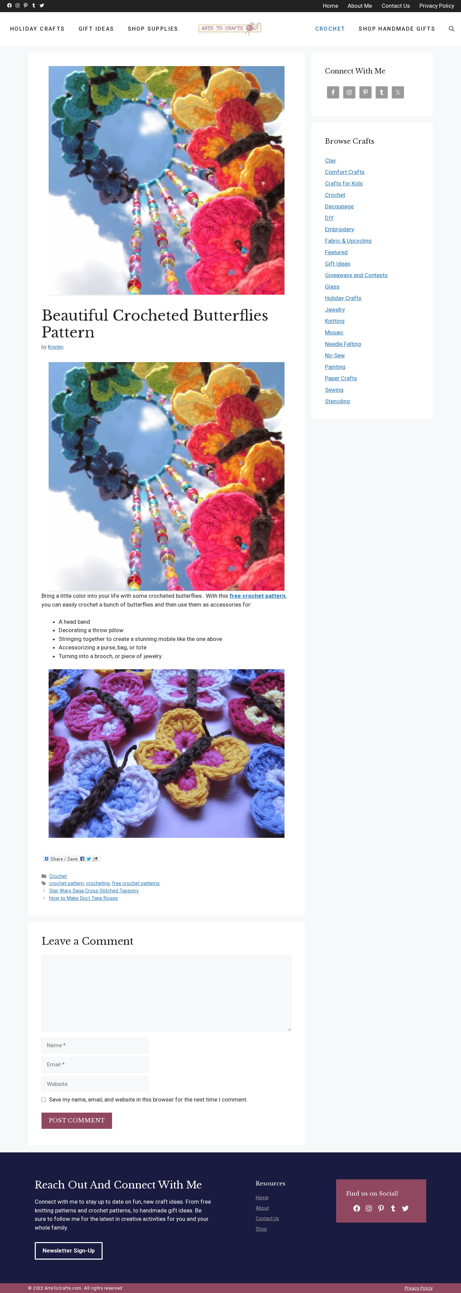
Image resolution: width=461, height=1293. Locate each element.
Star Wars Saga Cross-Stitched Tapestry (94, 891)
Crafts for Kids (344, 183)
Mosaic (334, 332)
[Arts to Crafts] (230, 29)
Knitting (335, 321)
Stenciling (337, 401)
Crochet (330, 29)
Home (262, 1197)
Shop (261, 1229)
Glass (332, 286)
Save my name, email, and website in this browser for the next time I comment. (148, 1099)
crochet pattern (66, 883)
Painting (335, 366)
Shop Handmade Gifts (397, 29)
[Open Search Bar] (451, 29)
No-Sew (335, 355)
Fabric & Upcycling (348, 240)
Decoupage (339, 206)
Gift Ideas (96, 29)
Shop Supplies (153, 29)
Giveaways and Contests (356, 275)
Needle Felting (343, 344)
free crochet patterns (136, 883)
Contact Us (267, 1218)
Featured (336, 252)
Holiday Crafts (37, 29)
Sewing (334, 389)
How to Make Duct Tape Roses (83, 898)
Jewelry (335, 309)
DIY (329, 217)
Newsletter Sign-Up (69, 1250)
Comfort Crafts (344, 172)
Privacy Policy (419, 1288)
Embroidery (339, 229)
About (262, 1208)
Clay (330, 160)
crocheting (98, 883)
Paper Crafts (341, 378)
